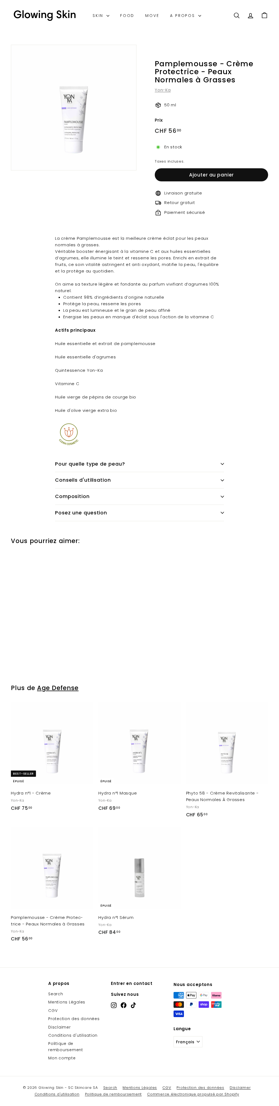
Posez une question (81, 512)
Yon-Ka (163, 90)
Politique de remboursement (65, 1046)
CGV (52, 1010)
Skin (99, 15)
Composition (72, 496)
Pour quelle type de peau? (90, 463)
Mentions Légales (66, 1002)
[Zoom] (73, 107)
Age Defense (57, 688)
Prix (159, 120)
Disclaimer (59, 1027)
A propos (183, 15)
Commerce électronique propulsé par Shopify (193, 1094)
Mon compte (62, 1058)
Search (55, 994)
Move (152, 15)
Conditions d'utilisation (73, 1035)
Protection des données (74, 1018)
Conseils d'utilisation (83, 479)
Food (127, 15)
